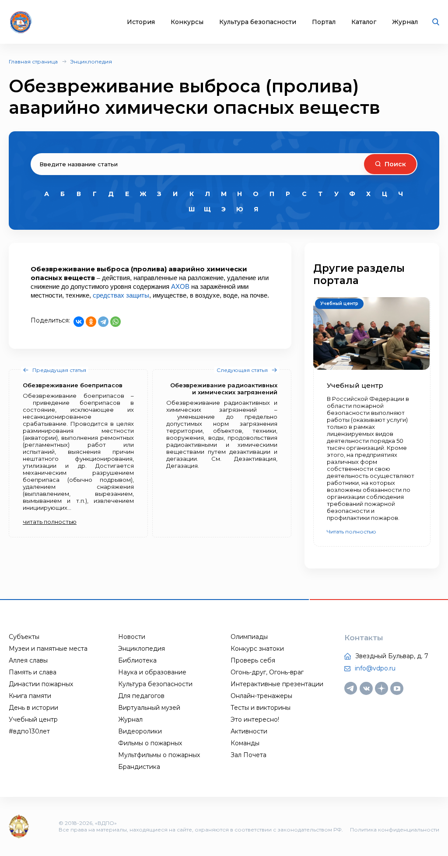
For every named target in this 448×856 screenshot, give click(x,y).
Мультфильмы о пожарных (159, 755)
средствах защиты (121, 295)
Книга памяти (30, 696)
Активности (249, 731)
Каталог (363, 22)
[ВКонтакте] (79, 321)
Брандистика (139, 767)
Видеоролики (140, 731)
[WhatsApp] (115, 321)
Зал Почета (248, 755)
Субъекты (24, 637)
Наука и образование (152, 672)
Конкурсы (187, 22)
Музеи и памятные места (48, 649)
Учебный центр (33, 719)
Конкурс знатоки (257, 649)
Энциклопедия (91, 61)
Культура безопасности (257, 22)
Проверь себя (253, 660)
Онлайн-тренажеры (261, 696)
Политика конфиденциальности (394, 829)
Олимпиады (249, 637)
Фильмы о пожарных (150, 743)
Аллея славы (28, 660)
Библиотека (137, 660)
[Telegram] (103, 321)
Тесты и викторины (260, 708)
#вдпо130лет (29, 731)
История (141, 22)
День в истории (33, 708)
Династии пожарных (41, 684)
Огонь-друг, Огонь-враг (267, 672)
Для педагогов (141, 696)
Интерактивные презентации (277, 684)
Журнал (405, 22)
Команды (245, 743)
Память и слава (32, 672)
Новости (131, 637)
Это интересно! (255, 719)
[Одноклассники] (91, 321)
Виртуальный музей (149, 708)
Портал (324, 22)
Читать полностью (351, 531)
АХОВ (180, 286)
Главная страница (33, 61)
